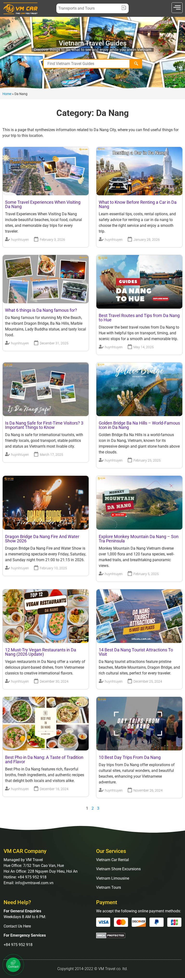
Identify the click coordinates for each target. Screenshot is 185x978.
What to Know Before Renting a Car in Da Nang (138, 204)
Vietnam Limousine (112, 878)
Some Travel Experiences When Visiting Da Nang (42, 204)
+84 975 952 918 (18, 944)
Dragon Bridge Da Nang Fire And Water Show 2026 (42, 538)
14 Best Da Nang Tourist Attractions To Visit (136, 652)
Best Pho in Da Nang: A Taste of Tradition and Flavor (44, 759)
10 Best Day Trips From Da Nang (130, 757)
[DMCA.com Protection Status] (110, 937)
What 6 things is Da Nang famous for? (41, 310)
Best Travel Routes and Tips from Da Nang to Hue (139, 317)
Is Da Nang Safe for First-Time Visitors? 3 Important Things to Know (44, 425)
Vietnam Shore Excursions (118, 869)
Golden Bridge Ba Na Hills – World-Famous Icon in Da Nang (139, 425)
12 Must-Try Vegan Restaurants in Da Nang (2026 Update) (40, 652)
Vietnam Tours (108, 887)
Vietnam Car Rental (112, 859)
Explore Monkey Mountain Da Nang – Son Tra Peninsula (138, 538)
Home (6, 94)
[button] (177, 7)
